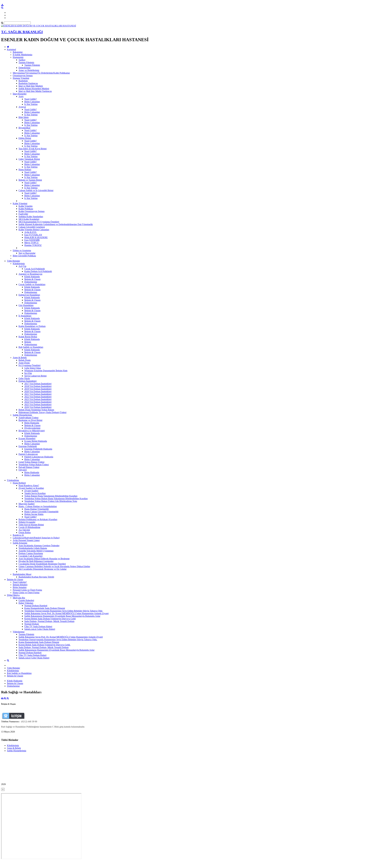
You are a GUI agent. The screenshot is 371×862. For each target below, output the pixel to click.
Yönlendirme (13, 480)
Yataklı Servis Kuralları (35, 493)
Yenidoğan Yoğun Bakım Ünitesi (34, 464)
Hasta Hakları (25, 169)
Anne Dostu (24, 363)
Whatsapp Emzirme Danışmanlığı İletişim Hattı (45, 370)
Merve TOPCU (31, 242)
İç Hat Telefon (31, 104)
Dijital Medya (13, 595)
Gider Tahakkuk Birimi (29, 159)
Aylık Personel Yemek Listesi (26, 540)
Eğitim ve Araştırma (22, 250)
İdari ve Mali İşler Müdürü (31, 86)
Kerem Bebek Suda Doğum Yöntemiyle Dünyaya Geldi (50, 618)
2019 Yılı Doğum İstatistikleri (37, 389)
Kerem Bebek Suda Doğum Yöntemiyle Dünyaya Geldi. (44, 645)
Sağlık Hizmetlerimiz (22, 415)
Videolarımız (18, 631)
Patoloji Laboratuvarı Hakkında (38, 457)
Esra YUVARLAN (33, 235)
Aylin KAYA (30, 232)
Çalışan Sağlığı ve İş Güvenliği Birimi (36, 190)
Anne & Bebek (20, 357)
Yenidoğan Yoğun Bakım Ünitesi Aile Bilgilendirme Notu (50, 501)
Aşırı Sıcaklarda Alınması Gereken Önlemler (39, 545)
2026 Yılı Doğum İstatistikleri (37, 407)
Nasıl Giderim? (20, 582)
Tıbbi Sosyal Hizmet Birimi (31, 524)
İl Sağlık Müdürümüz (22, 54)
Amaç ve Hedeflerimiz (29, 70)
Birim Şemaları (20, 587)
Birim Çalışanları (32, 101)
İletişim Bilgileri (20, 584)
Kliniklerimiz (19, 263)
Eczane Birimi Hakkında (35, 441)
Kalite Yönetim (25, 206)
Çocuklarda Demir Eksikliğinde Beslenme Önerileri (42, 564)
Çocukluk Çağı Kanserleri (30, 556)
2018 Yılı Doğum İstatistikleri (37, 386)
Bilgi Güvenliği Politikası (24, 255)
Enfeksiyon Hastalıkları (29, 295)
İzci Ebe (28, 373)
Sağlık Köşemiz (20, 543)
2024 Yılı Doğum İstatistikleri (37, 402)
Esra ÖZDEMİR (32, 240)
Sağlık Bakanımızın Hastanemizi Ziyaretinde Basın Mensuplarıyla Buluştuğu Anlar (62, 616)
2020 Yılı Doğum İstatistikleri (37, 391)
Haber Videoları (26, 603)
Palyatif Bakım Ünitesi (29, 467)
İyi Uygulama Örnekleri (29, 365)
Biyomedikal (24, 128)
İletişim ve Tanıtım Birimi (30, 180)
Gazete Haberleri (26, 600)
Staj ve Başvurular (27, 253)
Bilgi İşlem (24, 117)
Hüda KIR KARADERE (36, 237)
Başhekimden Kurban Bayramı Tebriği (36, 577)
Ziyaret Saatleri (31, 490)
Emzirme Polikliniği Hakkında (38, 449)
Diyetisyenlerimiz (32, 428)
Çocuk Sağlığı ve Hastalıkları (32, 284)
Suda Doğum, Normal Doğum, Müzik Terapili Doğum (49, 621)
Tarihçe (22, 60)
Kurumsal (11, 49)
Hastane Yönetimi (21, 78)
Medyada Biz (19, 598)
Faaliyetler (23, 214)
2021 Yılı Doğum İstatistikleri (37, 394)
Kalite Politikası (26, 208)
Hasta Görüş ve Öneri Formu (26, 592)
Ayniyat (22, 107)
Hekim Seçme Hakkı (33, 514)
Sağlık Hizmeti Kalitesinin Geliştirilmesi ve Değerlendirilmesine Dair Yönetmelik (56, 224)
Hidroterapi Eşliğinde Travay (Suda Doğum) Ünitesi (42, 412)
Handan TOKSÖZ (33, 245)
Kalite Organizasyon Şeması (31, 211)
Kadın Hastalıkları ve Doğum (32, 326)
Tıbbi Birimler (13, 261)
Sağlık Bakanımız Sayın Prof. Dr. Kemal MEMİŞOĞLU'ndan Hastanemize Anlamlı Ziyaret (66, 613)
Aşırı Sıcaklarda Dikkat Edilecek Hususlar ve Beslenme (44, 558)
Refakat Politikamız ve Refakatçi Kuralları (38, 519)
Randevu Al (18, 535)
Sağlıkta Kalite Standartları (31, 216)
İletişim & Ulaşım (32, 279)
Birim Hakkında (31, 423)
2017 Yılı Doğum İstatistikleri (37, 383)
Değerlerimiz (24, 67)
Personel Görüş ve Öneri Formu (27, 590)
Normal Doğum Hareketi (35, 605)
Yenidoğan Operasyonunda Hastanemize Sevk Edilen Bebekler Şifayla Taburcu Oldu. (58, 639)
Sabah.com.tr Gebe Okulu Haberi (39, 629)
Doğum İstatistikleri (28, 381)
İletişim (27, 342)
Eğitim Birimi (25, 138)
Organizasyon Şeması (23, 75)
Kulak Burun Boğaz (28, 336)
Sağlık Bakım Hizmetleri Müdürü (34, 88)
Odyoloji (23, 470)
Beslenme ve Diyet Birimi (30, 420)
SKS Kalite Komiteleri (29, 219)
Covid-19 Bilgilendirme (29, 527)
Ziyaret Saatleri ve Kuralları (31, 488)
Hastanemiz (18, 57)
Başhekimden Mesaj (22, 574)
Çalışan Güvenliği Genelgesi (32, 227)
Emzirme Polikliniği (28, 446)
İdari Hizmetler (20, 94)
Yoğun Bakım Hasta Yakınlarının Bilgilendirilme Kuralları (50, 496)
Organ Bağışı (25, 532)
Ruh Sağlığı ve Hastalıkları (31, 347)
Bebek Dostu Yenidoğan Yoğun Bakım (36, 410)
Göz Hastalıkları (26, 305)
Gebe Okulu (24, 378)
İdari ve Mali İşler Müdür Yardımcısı (35, 91)
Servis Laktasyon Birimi (35, 376)
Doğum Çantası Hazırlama (31, 553)
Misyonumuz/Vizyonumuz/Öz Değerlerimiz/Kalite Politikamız (41, 73)
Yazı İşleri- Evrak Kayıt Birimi (33, 148)
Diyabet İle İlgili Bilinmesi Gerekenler (36, 561)
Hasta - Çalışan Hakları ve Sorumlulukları (38, 506)
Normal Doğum (31, 624)
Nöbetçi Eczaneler (27, 522)
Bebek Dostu (25, 360)
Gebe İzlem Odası (32, 368)
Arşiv (21, 96)
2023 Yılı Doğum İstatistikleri (37, 399)
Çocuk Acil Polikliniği (34, 269)
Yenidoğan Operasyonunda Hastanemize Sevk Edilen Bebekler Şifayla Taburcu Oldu (63, 611)
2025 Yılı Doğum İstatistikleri (37, 404)
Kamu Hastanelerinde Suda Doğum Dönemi (44, 608)
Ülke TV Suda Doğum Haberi (38, 626)
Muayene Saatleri (26, 504)
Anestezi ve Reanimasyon (30, 274)
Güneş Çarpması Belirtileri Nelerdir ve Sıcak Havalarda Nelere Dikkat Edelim (54, 566)
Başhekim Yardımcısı (28, 83)
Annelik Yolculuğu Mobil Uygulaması (36, 551)
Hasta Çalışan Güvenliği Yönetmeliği (41, 511)
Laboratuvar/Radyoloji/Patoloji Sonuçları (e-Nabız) (36, 537)
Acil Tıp (22, 266)
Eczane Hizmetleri (27, 438)
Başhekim (23, 80)
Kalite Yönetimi (20, 203)
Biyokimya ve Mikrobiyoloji (32, 430)
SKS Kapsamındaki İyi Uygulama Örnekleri (39, 222)
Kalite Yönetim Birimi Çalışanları (34, 229)
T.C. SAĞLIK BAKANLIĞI (22, 32)
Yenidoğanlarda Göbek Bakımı (33, 548)
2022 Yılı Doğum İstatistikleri (37, 396)
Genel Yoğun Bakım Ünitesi (31, 462)
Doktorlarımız (30, 282)
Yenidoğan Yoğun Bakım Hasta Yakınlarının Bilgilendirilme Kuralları (56, 498)
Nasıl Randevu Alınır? (29, 485)
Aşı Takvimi (24, 530)
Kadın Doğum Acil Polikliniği (38, 271)
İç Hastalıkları (25, 316)
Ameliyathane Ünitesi (28, 417)
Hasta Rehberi (19, 483)
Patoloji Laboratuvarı (28, 454)
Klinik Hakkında (32, 276)
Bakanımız (18, 52)
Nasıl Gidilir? (30, 99)
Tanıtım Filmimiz (26, 62)
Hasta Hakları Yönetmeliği (36, 509)
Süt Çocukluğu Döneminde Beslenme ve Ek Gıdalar (43, 569)
